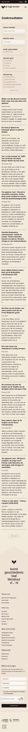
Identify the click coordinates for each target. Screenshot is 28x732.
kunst (14, 569)
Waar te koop (5, 654)
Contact (4, 621)
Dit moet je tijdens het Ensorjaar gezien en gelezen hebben (13, 130)
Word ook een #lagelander (9, 597)
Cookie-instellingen (7, 645)
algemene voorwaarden (19, 691)
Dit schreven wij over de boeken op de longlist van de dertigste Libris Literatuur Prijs (14, 387)
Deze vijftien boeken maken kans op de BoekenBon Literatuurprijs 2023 (12, 272)
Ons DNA (4, 611)
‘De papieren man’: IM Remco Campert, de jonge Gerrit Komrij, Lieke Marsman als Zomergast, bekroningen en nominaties (13, 463)
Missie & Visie (5, 616)
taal (14, 576)
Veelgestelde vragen (7, 632)
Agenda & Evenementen (8, 637)
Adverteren (5, 659)
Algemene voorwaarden (8, 640)
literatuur (14, 579)
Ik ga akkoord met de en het (14, 692)
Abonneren (5, 656)
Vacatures (4, 624)
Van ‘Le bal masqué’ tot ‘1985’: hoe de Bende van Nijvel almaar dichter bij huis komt (14, 158)
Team (7, 619)
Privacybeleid (5, 642)
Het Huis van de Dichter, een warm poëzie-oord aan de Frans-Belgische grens (13, 310)
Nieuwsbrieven (6, 635)
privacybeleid (10, 693)
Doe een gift (5, 600)
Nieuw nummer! (6, 1)
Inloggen (21, 1)
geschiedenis (14, 572)
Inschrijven (14, 705)
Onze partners (5, 602)
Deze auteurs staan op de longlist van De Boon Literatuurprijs (12, 422)
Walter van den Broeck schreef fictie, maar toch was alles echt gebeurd (14, 101)
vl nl (14, 583)
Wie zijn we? (5, 614)
